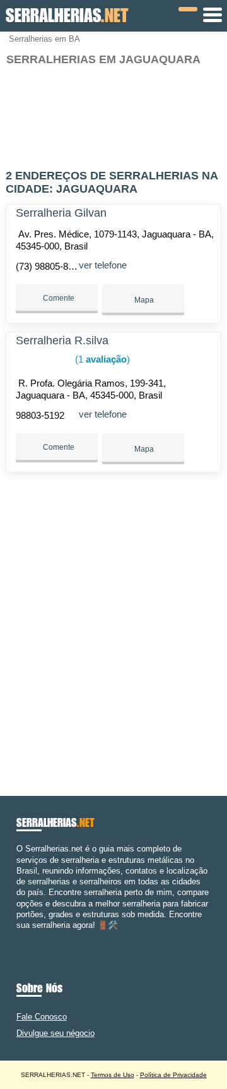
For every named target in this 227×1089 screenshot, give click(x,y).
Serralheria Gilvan (61, 213)
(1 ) (101, 359)
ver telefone (103, 265)
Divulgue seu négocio (55, 1033)
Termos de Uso (112, 1074)
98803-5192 (40, 415)
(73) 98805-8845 (49, 266)
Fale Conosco (41, 1016)
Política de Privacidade (173, 1074)
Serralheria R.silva (62, 340)
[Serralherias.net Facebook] (19, 936)
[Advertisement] (113, 112)
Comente (57, 298)
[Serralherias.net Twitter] (25, 936)
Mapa (143, 300)
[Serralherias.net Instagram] (30, 936)
